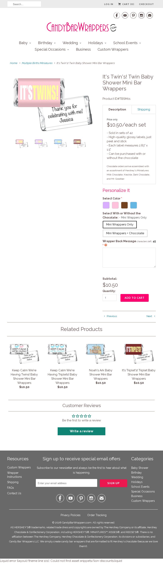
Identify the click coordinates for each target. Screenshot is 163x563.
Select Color (111, 198)
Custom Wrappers (113, 49)
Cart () (127, 4)
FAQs (10, 487)
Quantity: (109, 291)
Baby (23, 43)
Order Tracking (97, 515)
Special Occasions (50, 49)
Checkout (146, 4)
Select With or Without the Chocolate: (125, 215)
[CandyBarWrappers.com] (81, 22)
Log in (108, 4)
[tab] (117, 109)
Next (150, 316)
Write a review (81, 431)
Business (83, 49)
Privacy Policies (71, 515)
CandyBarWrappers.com (76, 522)
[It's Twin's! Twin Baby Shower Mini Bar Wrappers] (53, 105)
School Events (125, 43)
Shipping (12, 482)
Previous (111, 316)
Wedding (70, 43)
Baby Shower (139, 467)
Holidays (95, 43)
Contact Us (14, 493)
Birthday (45, 43)
